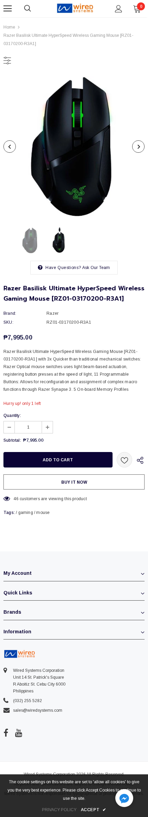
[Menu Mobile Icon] (7, 8)
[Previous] (9, 146)
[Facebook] (5, 733)
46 (15, 498)
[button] (124, 799)
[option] (74, 146)
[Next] (138, 146)
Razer (52, 313)
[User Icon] (118, 8)
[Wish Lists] (124, 459)
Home (9, 27)
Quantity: (12, 415)
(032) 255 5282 (27, 700)
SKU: (8, 322)
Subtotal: (12, 440)
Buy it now (74, 482)
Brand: (9, 313)
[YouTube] (18, 733)
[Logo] (75, 8)
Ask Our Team (96, 267)
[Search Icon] (34, 8)
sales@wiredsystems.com (37, 710)
